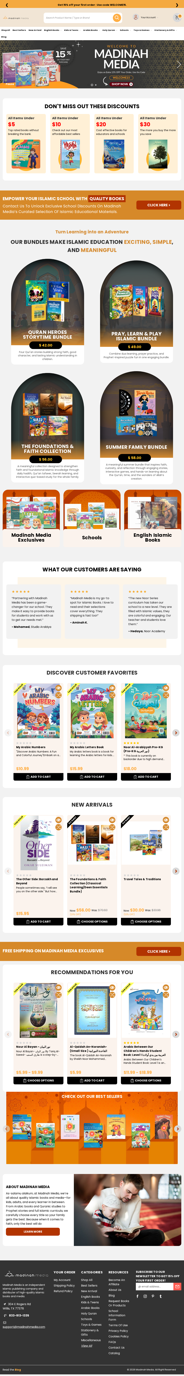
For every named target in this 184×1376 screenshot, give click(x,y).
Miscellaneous (91, 1340)
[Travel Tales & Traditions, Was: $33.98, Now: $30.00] (145, 843)
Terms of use (118, 1325)
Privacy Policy (118, 1331)
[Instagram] (145, 1296)
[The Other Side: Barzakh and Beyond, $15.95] (38, 843)
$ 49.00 (134, 346)
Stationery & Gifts (164, 30)
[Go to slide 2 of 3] (92, 85)
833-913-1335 (18, 1315)
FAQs (112, 1342)
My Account (62, 1280)
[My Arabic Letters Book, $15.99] (92, 711)
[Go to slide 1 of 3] (88, 85)
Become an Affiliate (117, 1282)
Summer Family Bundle (136, 447)
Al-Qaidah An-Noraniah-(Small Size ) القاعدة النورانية (88, 1049)
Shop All (5, 30)
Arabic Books (90, 30)
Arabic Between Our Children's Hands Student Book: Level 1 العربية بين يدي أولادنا (145, 1051)
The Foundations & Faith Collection (47, 449)
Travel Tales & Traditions (142, 879)
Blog (3, 36)
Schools (124, 30)
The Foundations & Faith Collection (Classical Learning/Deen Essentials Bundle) (89, 885)
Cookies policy (119, 1336)
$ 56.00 (45, 459)
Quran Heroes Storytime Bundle (47, 334)
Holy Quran (108, 30)
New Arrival (35, 30)
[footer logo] (26, 1274)
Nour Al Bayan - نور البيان (33, 1047)
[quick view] (58, 688)
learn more (33, 1232)
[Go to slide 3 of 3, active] (96, 85)
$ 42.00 (45, 345)
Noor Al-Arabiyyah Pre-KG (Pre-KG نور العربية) (143, 749)
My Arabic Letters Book (87, 747)
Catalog (114, 1353)
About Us (115, 1290)
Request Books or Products (119, 1303)
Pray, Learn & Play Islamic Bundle (136, 336)
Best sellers (19, 30)
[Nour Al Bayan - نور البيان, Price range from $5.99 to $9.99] (38, 1010)
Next (178, 64)
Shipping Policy (64, 1285)
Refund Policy (63, 1291)
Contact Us (117, 1348)
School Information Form (117, 1315)
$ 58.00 (134, 457)
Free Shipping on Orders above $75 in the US (92, 5)
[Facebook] (137, 1296)
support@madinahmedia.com (24, 1327)
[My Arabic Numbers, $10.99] (38, 711)
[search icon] (117, 18)
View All (86, 1346)
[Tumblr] (160, 1296)
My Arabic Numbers (30, 747)
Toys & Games (142, 30)
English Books (52, 30)
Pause (10, 84)
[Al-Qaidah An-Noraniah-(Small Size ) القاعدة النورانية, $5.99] (92, 1010)
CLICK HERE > (158, 205)
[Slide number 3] (92, 64)
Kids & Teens (71, 30)
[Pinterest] (153, 1296)
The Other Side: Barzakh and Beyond (37, 881)
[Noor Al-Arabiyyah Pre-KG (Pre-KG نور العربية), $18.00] (145, 711)
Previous (5, 64)
